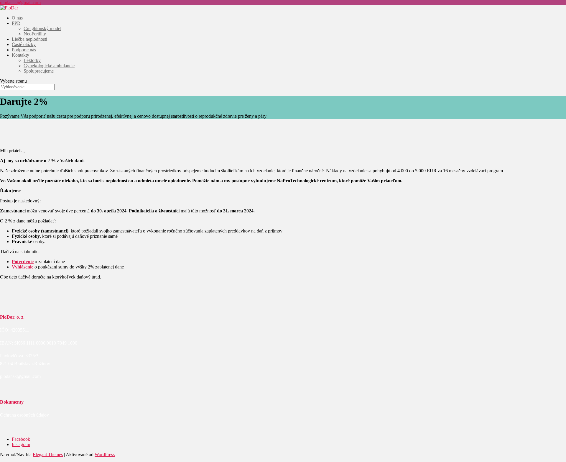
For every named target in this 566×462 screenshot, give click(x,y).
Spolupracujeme (39, 70)
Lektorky (32, 60)
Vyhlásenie (22, 266)
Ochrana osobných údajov (24, 414)
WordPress (105, 454)
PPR (16, 23)
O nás (17, 17)
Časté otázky (24, 44)
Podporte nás (24, 49)
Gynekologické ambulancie (49, 65)
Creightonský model (42, 28)
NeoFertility (35, 33)
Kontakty (20, 55)
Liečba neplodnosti (29, 39)
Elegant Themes (48, 454)
